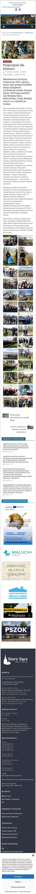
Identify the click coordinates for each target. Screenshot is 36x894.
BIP (3, 802)
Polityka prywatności (24, 891)
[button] (33, 855)
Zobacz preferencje (18, 887)
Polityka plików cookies (11, 891)
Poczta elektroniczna (9, 828)
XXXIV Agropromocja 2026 (11, 7)
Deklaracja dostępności (10, 817)
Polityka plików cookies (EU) (12, 851)
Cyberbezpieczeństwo (9, 837)
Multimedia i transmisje (10, 799)
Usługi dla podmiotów (10, 834)
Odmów (18, 882)
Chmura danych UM (9, 831)
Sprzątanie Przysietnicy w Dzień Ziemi (19, 417)
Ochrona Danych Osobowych (12, 813)
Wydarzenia (7, 61)
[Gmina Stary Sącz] (18, 15)
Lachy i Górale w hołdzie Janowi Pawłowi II (18, 429)
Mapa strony (6, 796)
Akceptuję (18, 877)
